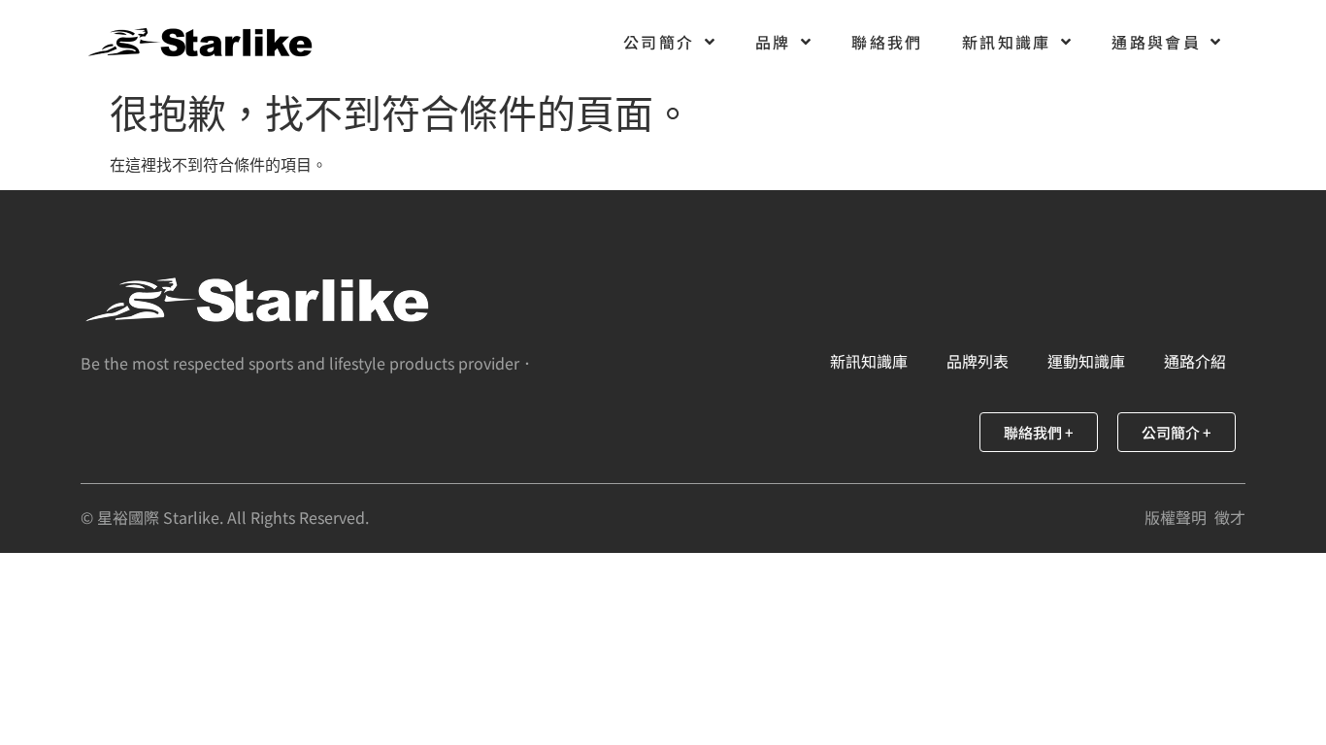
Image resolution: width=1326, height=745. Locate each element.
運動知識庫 (1086, 360)
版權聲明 (1175, 517)
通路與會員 (1156, 41)
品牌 (773, 41)
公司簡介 (659, 41)
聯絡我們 (887, 41)
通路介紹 (1195, 360)
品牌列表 (977, 360)
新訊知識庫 (1006, 41)
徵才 (1229, 517)
